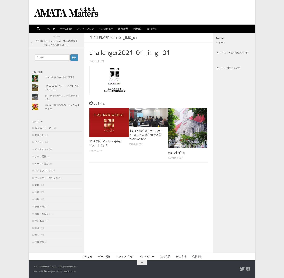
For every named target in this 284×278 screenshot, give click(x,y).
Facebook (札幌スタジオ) (228, 67)
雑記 (37, 235)
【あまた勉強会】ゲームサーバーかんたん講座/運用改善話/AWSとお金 (146, 134)
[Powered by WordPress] (45, 271)
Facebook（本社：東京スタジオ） (233, 53)
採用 (37, 199)
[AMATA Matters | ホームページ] (66, 12)
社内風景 (123, 28)
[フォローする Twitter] (242, 269)
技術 (37, 192)
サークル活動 (42, 163)
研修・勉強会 (42, 213)
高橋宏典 (39, 242)
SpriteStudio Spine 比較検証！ (60, 77)
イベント (39, 142)
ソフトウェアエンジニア (47, 178)
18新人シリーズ (43, 128)
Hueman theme (69, 271)
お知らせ (50, 28)
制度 (37, 185)
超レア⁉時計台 (176, 152)
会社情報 (137, 28)
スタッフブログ (85, 28)
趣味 (37, 228)
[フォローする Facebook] (248, 269)
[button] (114, 80)
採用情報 (152, 28)
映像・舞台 (40, 206)
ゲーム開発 (66, 28)
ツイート (220, 42)
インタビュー (106, 28)
